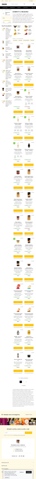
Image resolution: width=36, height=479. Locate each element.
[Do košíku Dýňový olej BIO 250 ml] (18, 371)
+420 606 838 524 (19, 451)
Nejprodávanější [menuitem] (26, 40)
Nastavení (7, 477)
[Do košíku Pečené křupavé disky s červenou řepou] (18, 302)
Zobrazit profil (29, 414)
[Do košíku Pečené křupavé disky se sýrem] (29, 302)
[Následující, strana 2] (23, 382)
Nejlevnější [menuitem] (15, 40)
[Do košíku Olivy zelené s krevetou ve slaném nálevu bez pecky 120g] (18, 233)
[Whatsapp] (23, 456)
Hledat (24, 4)
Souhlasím (29, 472)
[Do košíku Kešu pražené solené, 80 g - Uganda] (29, 85)
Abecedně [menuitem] (32, 40)
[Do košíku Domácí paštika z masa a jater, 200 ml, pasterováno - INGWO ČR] (18, 188)
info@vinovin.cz (18, 449)
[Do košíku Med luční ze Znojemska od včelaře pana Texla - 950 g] (29, 348)
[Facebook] (19, 456)
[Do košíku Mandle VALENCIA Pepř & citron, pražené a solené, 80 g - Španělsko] (29, 210)
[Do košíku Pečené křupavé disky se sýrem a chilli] (18, 325)
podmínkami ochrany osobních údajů (19, 435)
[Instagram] (21, 456)
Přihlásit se (28, 432)
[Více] (33, 7)
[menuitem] (5, 7)
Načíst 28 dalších (24, 378)
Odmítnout (22, 472)
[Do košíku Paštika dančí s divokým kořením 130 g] (29, 279)
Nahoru (24, 385)
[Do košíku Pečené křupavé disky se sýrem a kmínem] (29, 325)
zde (16, 475)
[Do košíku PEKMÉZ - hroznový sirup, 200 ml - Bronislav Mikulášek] (18, 348)
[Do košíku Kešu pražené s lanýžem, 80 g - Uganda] (29, 62)
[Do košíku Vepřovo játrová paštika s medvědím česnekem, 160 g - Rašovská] (18, 256)
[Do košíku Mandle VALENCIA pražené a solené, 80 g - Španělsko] (29, 256)
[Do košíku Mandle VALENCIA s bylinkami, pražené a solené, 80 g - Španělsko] (18, 279)
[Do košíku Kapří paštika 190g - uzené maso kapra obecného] (18, 62)
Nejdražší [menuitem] (20, 40)
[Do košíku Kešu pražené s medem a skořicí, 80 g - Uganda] (18, 85)
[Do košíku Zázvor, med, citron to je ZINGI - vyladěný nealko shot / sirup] (29, 165)
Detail (29, 112)
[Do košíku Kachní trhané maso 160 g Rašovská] (29, 371)
